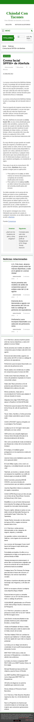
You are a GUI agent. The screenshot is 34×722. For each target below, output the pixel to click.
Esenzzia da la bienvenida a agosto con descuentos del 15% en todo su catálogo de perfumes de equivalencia (21, 305)
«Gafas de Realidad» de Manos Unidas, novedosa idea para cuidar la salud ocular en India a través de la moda (17, 629)
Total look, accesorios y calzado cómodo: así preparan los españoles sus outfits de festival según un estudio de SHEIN (17, 474)
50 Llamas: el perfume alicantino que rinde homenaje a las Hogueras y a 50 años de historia (17, 583)
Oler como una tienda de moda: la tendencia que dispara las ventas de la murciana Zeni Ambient (17, 444)
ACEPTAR (17, 720)
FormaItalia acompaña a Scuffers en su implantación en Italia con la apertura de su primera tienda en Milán (17, 554)
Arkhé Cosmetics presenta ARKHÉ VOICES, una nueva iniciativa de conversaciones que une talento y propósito (17, 482)
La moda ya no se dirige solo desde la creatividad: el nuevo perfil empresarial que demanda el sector (17, 647)
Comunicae (12, 221)
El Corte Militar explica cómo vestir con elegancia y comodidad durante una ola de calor (17, 466)
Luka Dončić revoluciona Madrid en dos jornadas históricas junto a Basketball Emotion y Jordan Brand (16, 621)
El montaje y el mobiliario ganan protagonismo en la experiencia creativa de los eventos (17, 452)
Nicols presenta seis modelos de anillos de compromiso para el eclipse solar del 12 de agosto (19, 287)
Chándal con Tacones (17, 15)
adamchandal (9, 67)
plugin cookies (29, 720)
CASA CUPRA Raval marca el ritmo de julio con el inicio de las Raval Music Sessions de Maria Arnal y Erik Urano (17, 496)
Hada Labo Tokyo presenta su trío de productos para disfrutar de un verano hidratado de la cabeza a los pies (15, 386)
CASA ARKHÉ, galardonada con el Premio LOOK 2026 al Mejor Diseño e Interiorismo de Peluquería (17, 605)
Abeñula (11, 217)
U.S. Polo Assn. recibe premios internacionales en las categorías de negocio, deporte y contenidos (15, 530)
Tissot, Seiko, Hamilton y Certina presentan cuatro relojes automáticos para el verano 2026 (17, 416)
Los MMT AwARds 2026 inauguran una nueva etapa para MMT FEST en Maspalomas (16, 677)
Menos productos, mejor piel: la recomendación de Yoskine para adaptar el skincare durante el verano (17, 394)
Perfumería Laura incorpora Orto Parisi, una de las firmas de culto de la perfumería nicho (17, 408)
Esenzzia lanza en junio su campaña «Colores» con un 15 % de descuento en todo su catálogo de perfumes (16, 596)
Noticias (7, 56)
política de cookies (24, 717)
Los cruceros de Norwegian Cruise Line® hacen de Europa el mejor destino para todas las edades (17, 546)
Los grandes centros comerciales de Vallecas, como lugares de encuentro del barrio (16, 538)
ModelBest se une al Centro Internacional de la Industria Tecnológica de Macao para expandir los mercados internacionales (17, 504)
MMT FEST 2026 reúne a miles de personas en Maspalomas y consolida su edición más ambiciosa (17, 655)
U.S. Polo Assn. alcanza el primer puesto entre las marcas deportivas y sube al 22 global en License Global (30, 37)
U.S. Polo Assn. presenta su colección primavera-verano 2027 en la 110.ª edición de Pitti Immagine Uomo (17, 613)
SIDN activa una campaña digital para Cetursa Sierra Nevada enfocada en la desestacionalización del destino (16, 436)
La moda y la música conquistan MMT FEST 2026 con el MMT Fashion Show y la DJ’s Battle (17, 663)
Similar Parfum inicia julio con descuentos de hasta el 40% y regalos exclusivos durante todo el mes (17, 522)
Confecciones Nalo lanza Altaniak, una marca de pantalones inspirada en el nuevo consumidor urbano (17, 378)
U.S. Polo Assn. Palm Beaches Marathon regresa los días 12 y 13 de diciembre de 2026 (17, 697)
